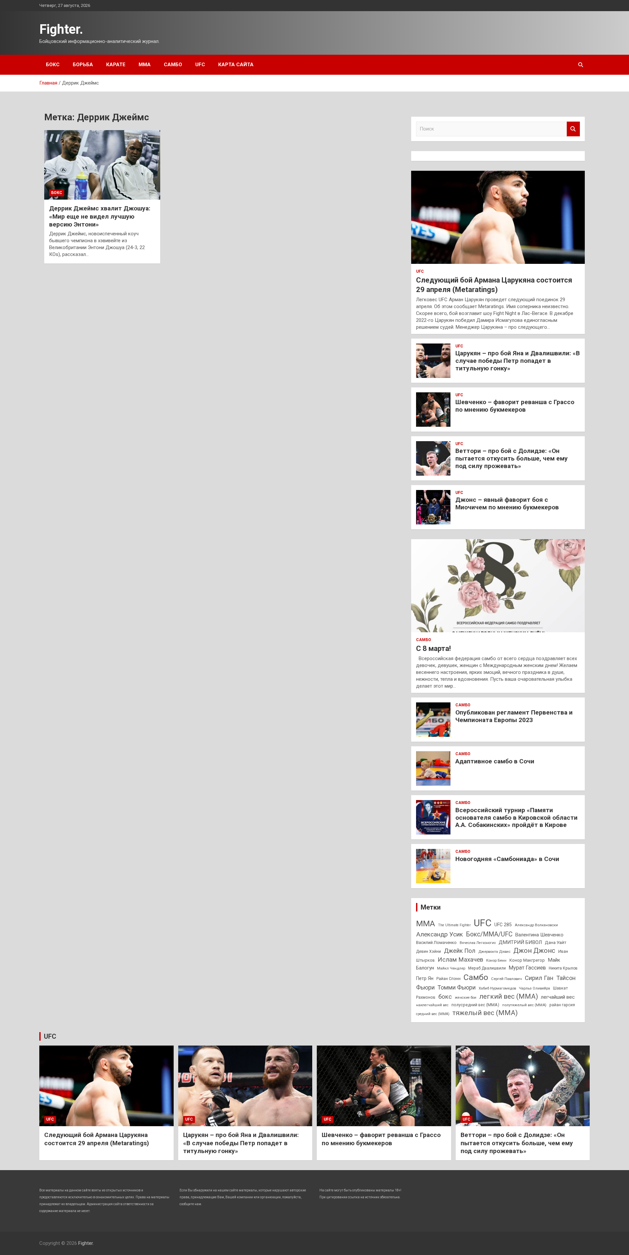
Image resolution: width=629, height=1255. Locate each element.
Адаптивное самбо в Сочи (494, 761)
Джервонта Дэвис (494, 951)
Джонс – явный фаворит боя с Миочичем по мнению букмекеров (507, 503)
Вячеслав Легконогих (478, 943)
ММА (145, 65)
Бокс (53, 65)
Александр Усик (439, 934)
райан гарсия (562, 1005)
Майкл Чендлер (451, 968)
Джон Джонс (534, 950)
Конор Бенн (496, 960)
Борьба (83, 65)
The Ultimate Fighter (454, 925)
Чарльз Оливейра (534, 988)
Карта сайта (236, 65)
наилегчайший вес (432, 1005)
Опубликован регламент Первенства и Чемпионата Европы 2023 (514, 716)
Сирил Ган (539, 977)
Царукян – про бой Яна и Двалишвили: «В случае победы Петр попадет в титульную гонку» (517, 360)
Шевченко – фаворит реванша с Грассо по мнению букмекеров (514, 405)
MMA (425, 923)
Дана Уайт (555, 942)
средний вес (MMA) (432, 1014)
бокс (445, 996)
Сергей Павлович (506, 978)
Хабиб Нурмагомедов (497, 988)
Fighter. (61, 29)
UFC (200, 65)
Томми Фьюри (457, 987)
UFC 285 (503, 924)
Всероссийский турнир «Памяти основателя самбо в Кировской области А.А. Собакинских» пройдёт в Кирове (516, 817)
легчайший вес (558, 997)
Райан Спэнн (448, 978)
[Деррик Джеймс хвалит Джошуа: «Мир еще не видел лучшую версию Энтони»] (102, 165)
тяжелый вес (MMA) (485, 1013)
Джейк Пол (459, 950)
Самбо (173, 65)
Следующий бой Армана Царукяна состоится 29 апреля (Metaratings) (96, 1139)
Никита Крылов (563, 968)
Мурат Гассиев (527, 968)
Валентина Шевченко (539, 935)
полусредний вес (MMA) (475, 1004)
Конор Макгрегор (527, 960)
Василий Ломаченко (436, 942)
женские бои (465, 997)
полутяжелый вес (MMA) (524, 1005)
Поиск (573, 129)
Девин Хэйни (428, 951)
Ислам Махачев (460, 959)
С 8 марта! (433, 648)
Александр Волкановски (536, 925)
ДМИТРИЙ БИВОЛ (520, 942)
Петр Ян (424, 978)
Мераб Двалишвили (487, 968)
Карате (115, 65)
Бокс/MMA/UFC (489, 934)
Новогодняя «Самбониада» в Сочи (507, 859)
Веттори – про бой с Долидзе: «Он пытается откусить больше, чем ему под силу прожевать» (511, 458)
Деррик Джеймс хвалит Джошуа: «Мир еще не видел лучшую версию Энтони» (99, 216)
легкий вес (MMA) (508, 996)
